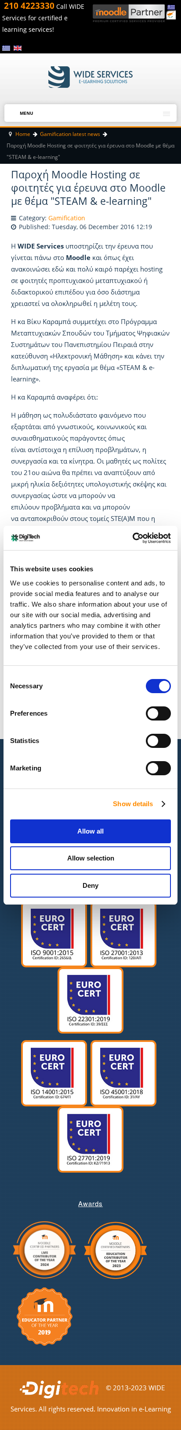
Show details (133, 803)
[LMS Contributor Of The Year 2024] (44, 1249)
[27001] (123, 933)
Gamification (66, 218)
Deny (90, 885)
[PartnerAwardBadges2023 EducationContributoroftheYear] (115, 1249)
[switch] (152, 710)
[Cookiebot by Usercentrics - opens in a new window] (132, 538)
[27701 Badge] (90, 1138)
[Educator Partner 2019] (45, 1315)
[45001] (123, 1072)
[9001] (54, 933)
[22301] (90, 999)
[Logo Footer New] (61, 1387)
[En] (18, 48)
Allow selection (90, 858)
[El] (7, 48)
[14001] (54, 1072)
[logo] (90, 76)
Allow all (90, 831)
